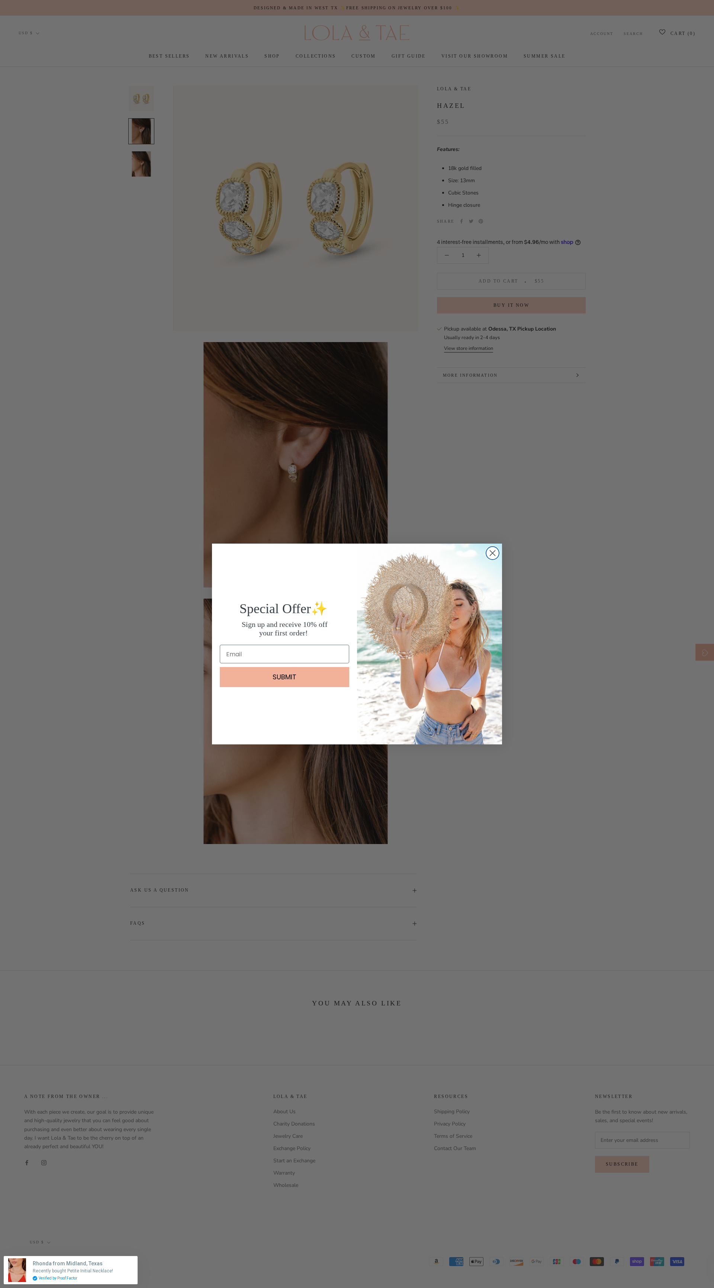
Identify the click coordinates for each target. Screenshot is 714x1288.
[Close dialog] (492, 553)
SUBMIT (284, 677)
